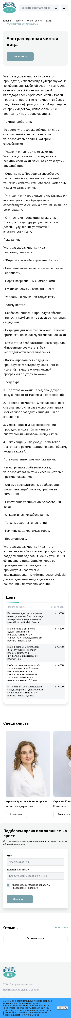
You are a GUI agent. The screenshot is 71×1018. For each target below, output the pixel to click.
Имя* (10, 855)
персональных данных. (25, 887)
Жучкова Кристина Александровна (26, 801)
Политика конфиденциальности (21, 989)
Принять (62, 1007)
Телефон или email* (18, 869)
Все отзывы (61, 927)
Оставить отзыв (35, 938)
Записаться (20, 56)
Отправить (19, 899)
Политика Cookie (30, 1014)
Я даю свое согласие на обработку (31, 886)
